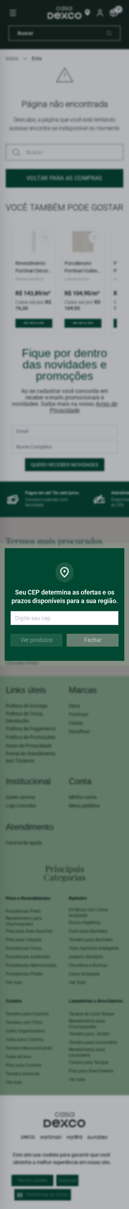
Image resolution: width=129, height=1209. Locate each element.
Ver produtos (36, 640)
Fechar (92, 640)
